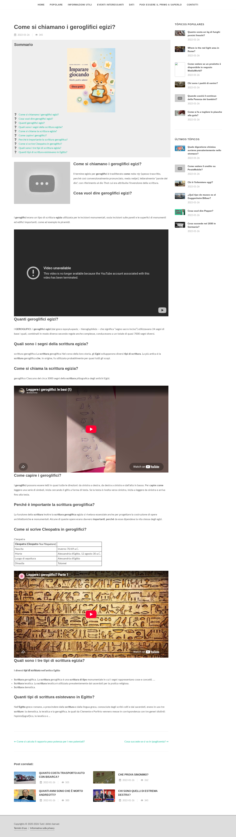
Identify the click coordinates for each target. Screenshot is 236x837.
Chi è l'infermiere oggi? (200, 182)
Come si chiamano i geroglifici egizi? (39, 114)
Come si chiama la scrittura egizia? (38, 131)
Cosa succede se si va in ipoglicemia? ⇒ (146, 741)
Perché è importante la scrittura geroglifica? (43, 139)
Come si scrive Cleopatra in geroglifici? (40, 144)
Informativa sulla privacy (42, 828)
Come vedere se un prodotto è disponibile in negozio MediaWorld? (204, 67)
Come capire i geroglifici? (33, 135)
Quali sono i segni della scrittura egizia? (41, 127)
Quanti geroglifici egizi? (32, 123)
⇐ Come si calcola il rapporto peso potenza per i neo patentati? (49, 741)
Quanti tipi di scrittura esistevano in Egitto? (43, 152)
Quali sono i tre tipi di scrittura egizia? (40, 148)
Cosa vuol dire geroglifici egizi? (36, 119)
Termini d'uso (20, 828)
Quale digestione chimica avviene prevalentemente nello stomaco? (204, 150)
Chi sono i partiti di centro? (203, 83)
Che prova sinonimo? (133, 774)
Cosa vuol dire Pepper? (200, 211)
